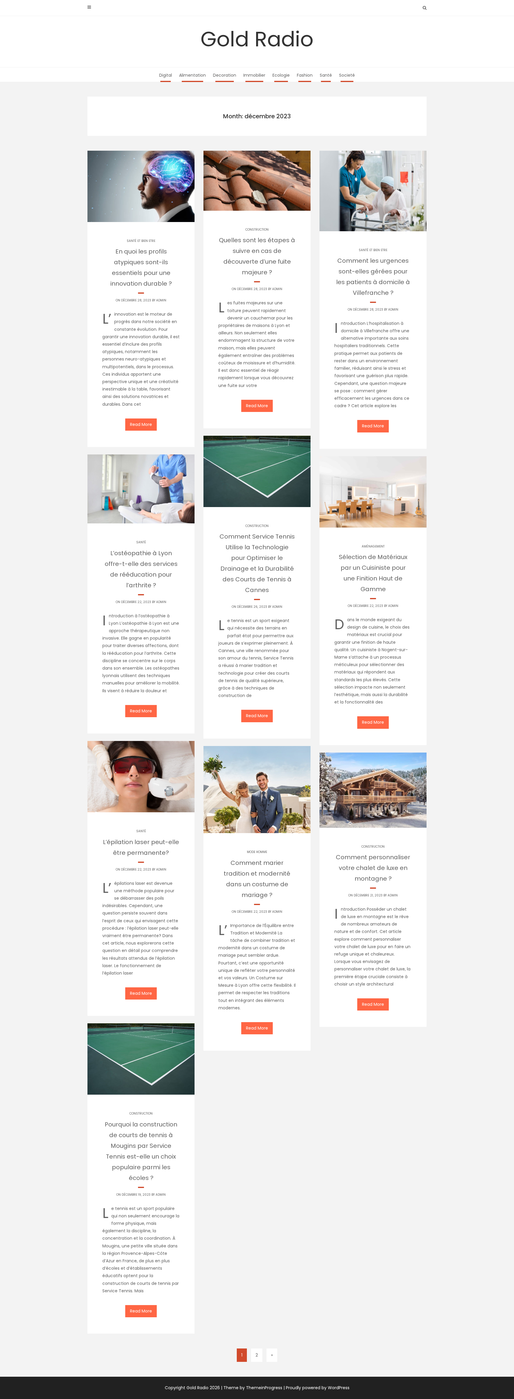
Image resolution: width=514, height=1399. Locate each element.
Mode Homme (257, 852)
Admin (161, 300)
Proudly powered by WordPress (318, 1388)
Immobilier (254, 75)
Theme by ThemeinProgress (252, 1388)
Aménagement (373, 546)
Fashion (305, 75)
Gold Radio (257, 39)
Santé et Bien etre (141, 241)
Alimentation (192, 75)
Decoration (224, 75)
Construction (257, 229)
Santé (326, 75)
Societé (347, 75)
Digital (165, 75)
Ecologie (281, 75)
